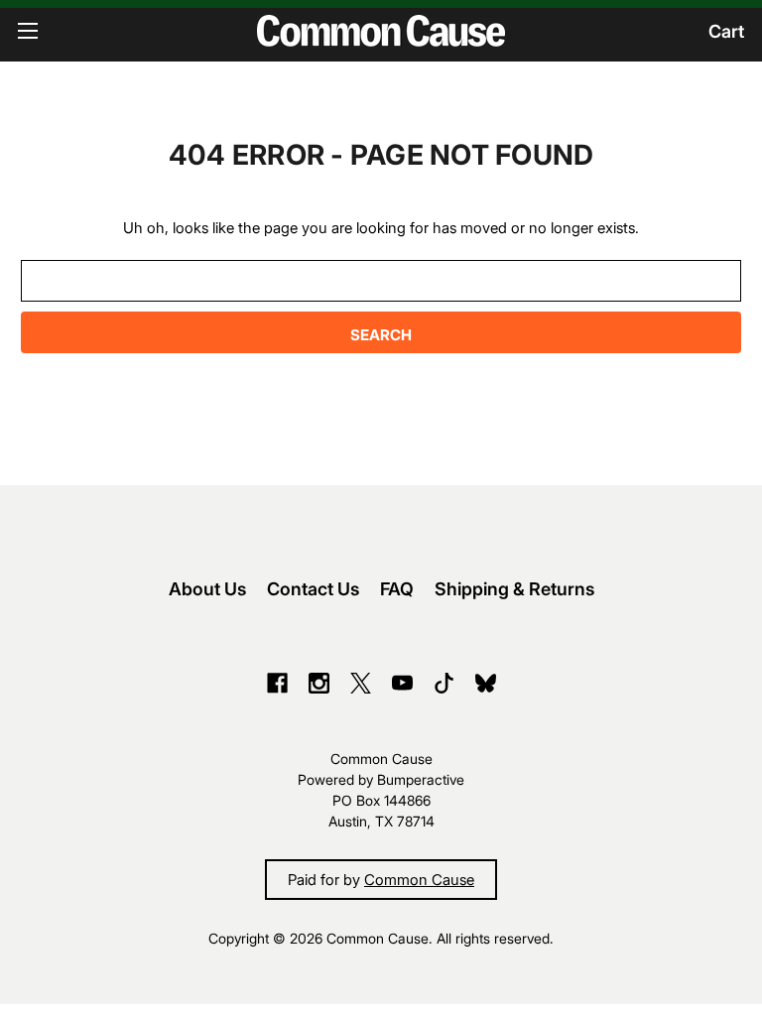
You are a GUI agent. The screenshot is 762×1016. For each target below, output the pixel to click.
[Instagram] (319, 683)
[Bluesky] (485, 683)
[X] (360, 683)
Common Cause (419, 879)
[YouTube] (402, 683)
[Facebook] (277, 683)
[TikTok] (444, 683)
